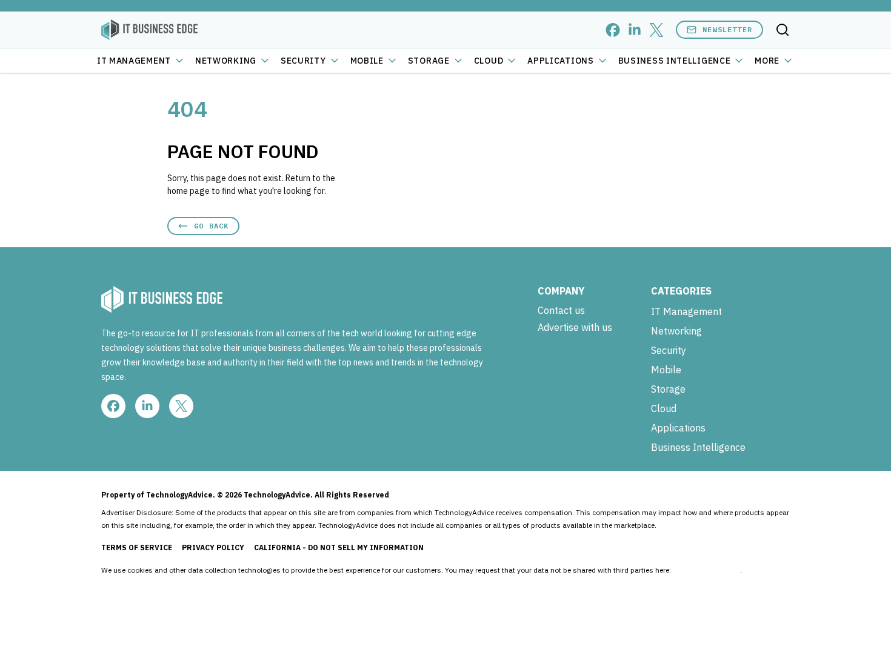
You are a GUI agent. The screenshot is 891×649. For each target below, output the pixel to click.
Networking (225, 60)
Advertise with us (575, 327)
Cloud (489, 60)
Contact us (561, 310)
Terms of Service (136, 547)
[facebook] (613, 30)
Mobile (367, 60)
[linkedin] (634, 30)
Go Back (211, 225)
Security (303, 60)
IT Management (134, 60)
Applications (560, 60)
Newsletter (727, 29)
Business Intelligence (674, 60)
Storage (429, 60)
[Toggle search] (782, 29)
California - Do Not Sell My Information (339, 547)
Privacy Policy (213, 547)
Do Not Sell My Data (706, 569)
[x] (656, 30)
